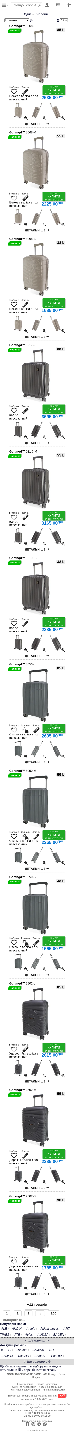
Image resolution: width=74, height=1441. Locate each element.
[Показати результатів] (58, 20)
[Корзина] (58, 5)
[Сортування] (19, 20)
